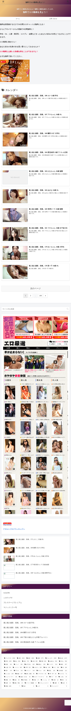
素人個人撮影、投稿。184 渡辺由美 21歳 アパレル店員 (24, 642)
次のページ (35, 288)
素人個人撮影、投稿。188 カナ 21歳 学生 (19, 623)
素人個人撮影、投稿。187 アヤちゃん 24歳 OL (21, 627)
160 (40, 295)
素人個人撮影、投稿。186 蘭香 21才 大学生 (20, 632)
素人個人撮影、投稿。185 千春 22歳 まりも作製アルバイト (26, 637)
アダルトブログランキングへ (14, 529)
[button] (67, 309)
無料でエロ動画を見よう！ (35, 2)
